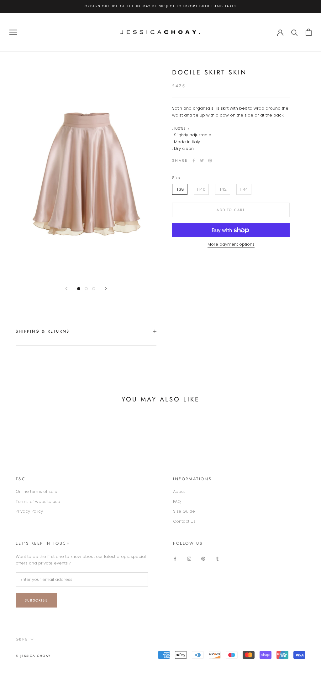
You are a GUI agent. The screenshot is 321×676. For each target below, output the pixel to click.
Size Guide (184, 511)
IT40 (201, 189)
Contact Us (184, 521)
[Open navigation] (13, 32)
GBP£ (22, 639)
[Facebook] (194, 160)
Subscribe (36, 600)
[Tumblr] (217, 558)
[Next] (106, 288)
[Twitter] (202, 160)
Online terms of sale (36, 491)
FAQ (177, 501)
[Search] (294, 32)
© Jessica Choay (33, 655)
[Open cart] (309, 32)
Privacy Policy (29, 511)
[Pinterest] (210, 160)
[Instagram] (189, 558)
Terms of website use (38, 501)
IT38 (180, 189)
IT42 (222, 189)
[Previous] (66, 288)
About (179, 491)
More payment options (231, 244)
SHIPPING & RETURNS (43, 331)
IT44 (244, 189)
